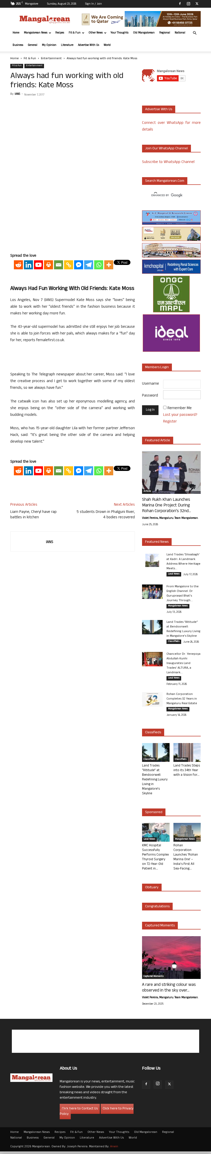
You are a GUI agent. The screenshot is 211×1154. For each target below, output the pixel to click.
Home (16, 33)
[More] (108, 264)
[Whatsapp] (98, 264)
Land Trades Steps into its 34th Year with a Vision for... (186, 770)
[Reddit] (18, 264)
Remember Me (180, 408)
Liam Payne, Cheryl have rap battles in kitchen (33, 515)
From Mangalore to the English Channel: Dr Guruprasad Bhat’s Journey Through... (182, 593)
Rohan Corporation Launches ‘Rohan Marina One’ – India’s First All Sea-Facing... (185, 857)
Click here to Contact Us (80, 1109)
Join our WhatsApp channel (166, 149)
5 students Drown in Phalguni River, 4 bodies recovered (106, 515)
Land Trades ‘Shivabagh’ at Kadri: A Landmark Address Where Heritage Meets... (183, 561)
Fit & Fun (75, 33)
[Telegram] (88, 264)
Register (170, 422)
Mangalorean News (35, 33)
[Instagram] (188, 3)
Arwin (114, 1146)
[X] (197, 3)
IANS (17, 94)
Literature (67, 45)
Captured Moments (160, 926)
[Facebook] (180, 3)
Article (147, 491)
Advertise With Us (88, 45)
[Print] (48, 264)
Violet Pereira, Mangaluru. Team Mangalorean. (170, 518)
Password (150, 396)
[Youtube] (38, 264)
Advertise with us (158, 110)
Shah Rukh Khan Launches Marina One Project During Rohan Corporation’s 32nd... (166, 505)
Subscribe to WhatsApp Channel (168, 162)
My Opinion (49, 45)
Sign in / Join (93, 4)
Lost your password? (180, 415)
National (180, 33)
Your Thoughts (119, 33)
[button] (194, 33)
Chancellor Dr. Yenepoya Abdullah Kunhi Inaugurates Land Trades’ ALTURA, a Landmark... (183, 663)
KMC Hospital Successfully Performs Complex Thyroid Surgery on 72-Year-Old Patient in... (155, 857)
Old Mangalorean (144, 33)
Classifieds (174, 642)
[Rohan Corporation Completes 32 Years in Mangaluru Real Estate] (152, 699)
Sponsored (153, 812)
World (107, 45)
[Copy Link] (68, 264)
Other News (96, 33)
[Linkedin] (28, 264)
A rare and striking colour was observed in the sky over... (169, 987)
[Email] (58, 264)
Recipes (59, 33)
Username (150, 384)
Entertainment (51, 58)
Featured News (157, 542)
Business (18, 45)
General (32, 45)
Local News (174, 574)
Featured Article (157, 441)
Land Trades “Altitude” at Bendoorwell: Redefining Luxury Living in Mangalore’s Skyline (183, 629)
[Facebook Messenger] (78, 264)
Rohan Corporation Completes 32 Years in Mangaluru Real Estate (181, 699)
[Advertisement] (72, 239)
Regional (164, 33)
